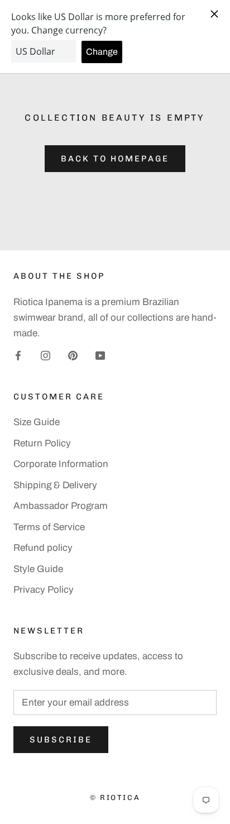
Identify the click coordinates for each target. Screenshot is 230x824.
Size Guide (36, 422)
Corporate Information (60, 464)
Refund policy (43, 547)
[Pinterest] (73, 355)
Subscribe (61, 740)
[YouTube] (100, 355)
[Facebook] (18, 355)
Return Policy (42, 443)
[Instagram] (45, 355)
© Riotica (115, 797)
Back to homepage (115, 159)
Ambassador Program (60, 506)
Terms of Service (49, 527)
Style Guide (38, 569)
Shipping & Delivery (55, 485)
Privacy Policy (43, 589)
